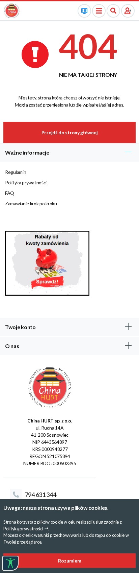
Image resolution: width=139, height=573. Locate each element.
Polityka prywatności (26, 182)
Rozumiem (69, 561)
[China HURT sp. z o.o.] (11, 10)
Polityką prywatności (23, 528)
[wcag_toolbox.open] (10, 563)
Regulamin (15, 172)
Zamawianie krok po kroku (31, 203)
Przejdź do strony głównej (69, 132)
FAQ (9, 193)
